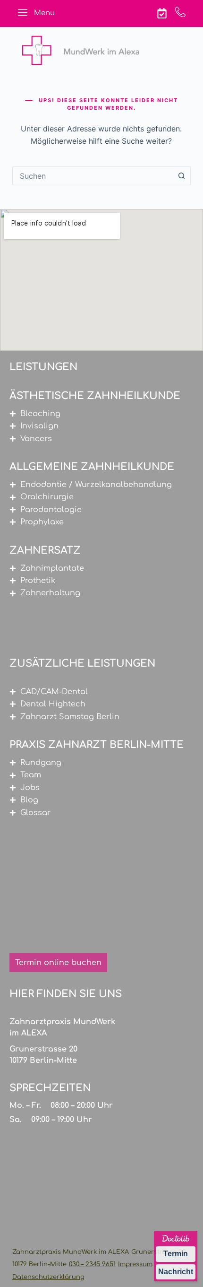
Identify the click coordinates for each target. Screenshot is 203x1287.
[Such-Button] (181, 176)
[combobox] (92, 175)
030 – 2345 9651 (92, 1264)
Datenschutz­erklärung (48, 1277)
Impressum (135, 1264)
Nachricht (175, 1272)
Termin (175, 1254)
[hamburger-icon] (23, 13)
